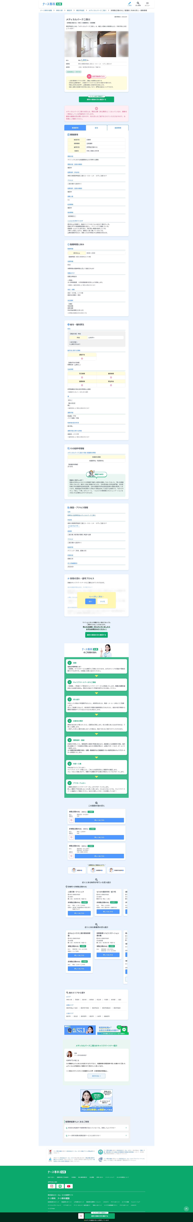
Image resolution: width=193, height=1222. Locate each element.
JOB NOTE (106, 1202)
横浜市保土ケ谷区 (72, 1008)
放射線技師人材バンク (53, 1202)
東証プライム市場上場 (86, 1151)
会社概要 (92, 1177)
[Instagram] (51, 1186)
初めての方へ (51, 1177)
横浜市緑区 (117, 1008)
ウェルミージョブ (135, 1202)
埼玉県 (99, 1000)
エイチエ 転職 (125, 1202)
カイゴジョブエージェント (54, 1205)
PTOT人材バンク (115, 1202)
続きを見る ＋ (96, 1076)
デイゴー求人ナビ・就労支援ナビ (82, 1205)
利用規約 (73, 1177)
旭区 (119, 1000)
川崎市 (99, 1016)
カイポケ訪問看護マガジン (110, 1205)
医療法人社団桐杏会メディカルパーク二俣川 (82, 515)
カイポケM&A (51, 1208)
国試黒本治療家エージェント (93, 1202)
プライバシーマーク (139, 1158)
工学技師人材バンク (79, 1202)
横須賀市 (83, 1016)
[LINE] (60, 1186)
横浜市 (69, 10)
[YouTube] (69, 1186)
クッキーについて (109, 1177)
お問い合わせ (99, 1177)
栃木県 (84, 1000)
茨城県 (77, 1000)
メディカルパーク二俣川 (97, 10)
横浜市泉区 (95, 1008)
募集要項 (75, 128)
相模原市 (107, 1016)
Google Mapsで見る (73, 526)
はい (90, 601)
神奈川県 (59, 10)
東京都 (113, 1000)
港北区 (76, 1016)
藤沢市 (68, 1016)
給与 (96, 128)
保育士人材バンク (97, 1205)
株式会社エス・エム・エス (73, 1151)
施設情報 (118, 128)
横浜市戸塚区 (85, 1008)
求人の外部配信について (123, 1177)
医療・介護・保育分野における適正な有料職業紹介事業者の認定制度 (124, 1151)
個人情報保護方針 (82, 1177)
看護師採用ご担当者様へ (63, 1177)
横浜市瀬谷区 (106, 1008)
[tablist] (96, 127)
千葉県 (106, 1000)
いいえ (102, 601)
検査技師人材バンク (66, 1202)
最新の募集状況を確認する (96, 99)
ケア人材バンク (67, 1205)
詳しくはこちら (99, 820)
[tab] (75, 127)
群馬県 (91, 1000)
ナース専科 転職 (46, 10)
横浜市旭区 (80, 10)
